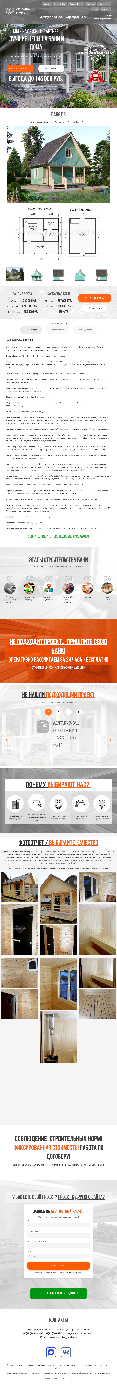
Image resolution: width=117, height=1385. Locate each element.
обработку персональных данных (71, 1272)
